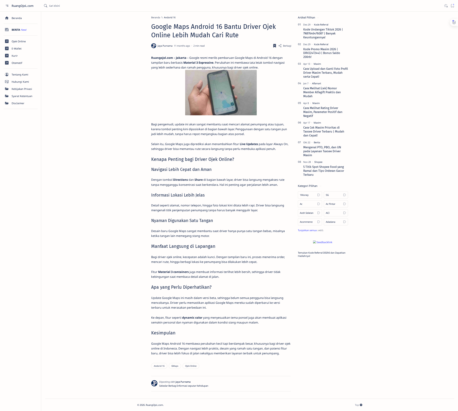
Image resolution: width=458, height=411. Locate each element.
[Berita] (317, 142)
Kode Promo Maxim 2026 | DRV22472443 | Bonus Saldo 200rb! (321, 53)
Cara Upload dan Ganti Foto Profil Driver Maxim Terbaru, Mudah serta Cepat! (325, 72)
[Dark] (446, 6)
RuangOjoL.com (23, 6)
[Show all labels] (310, 230)
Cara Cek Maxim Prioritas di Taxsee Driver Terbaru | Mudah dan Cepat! (323, 131)
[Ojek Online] (190, 366)
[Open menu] (7, 6)
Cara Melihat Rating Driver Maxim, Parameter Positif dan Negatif (322, 112)
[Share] (284, 46)
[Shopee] (318, 162)
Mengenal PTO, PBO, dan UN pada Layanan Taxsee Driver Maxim (322, 151)
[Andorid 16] (159, 366)
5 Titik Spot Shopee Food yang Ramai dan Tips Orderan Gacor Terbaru (323, 170)
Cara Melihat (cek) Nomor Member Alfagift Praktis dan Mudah (322, 92)
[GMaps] (175, 366)
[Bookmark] (452, 6)
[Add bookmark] (274, 46)
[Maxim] (317, 64)
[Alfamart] (316, 83)
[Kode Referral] (321, 24)
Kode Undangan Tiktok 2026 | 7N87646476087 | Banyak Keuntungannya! (323, 33)
